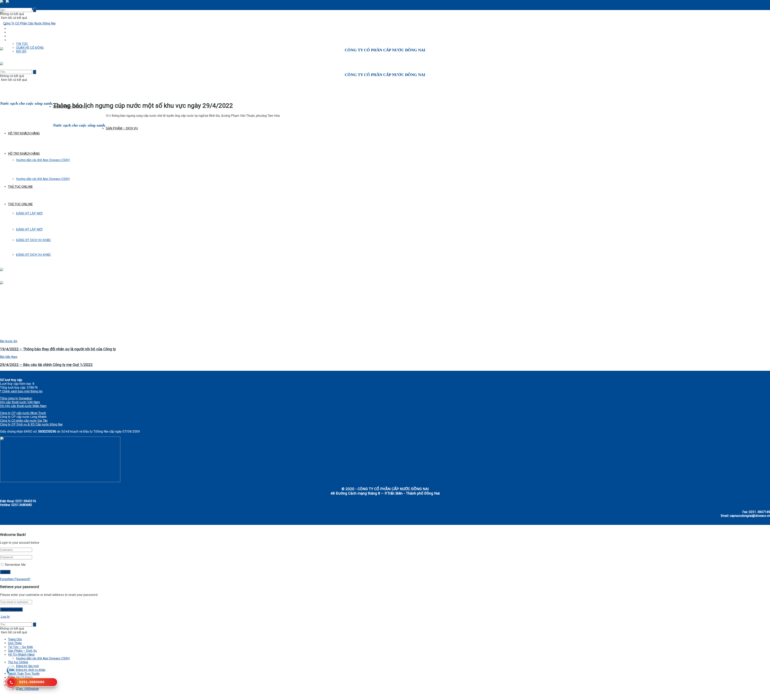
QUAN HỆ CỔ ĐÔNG (30, 48)
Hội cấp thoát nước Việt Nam (20, 402)
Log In (5, 617)
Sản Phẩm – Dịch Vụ (22, 651)
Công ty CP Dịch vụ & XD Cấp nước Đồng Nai (31, 424)
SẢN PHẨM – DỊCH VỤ (122, 128)
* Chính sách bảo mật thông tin (21, 391)
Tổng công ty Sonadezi (16, 398)
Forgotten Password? (15, 579)
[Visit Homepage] (28, 23)
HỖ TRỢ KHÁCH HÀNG (24, 133)
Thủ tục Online (18, 662)
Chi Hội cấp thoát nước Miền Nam (23, 406)
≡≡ (10, 40)
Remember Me (15, 565)
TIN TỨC (22, 44)
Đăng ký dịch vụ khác (31, 670)
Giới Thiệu (15, 643)
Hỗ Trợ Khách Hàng (21, 654)
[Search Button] (34, 72)
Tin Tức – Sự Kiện (20, 647)
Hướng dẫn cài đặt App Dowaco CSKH (43, 658)
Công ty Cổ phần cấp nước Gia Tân (24, 421)
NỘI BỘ (21, 51)
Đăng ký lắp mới (27, 666)
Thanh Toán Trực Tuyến (24, 674)
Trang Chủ (15, 639)
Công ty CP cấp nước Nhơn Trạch (23, 413)
